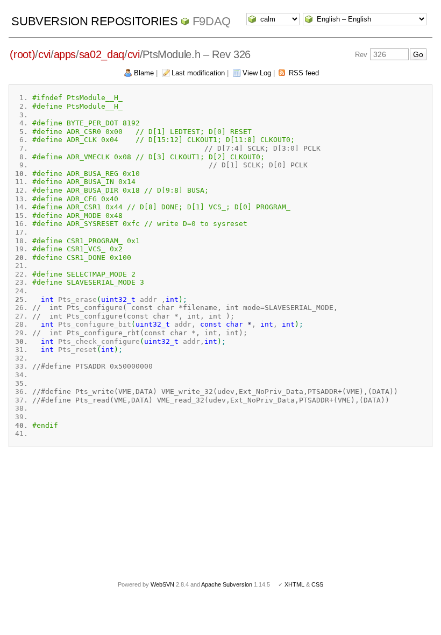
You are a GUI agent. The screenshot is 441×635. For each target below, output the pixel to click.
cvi (44, 54)
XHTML (294, 584)
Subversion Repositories (94, 21)
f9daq (212, 21)
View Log (257, 73)
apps (65, 54)
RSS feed (304, 73)
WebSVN (162, 584)
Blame (144, 73)
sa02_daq (101, 54)
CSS (317, 584)
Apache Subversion (226, 584)
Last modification (198, 73)
